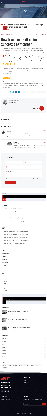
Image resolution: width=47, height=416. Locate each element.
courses (43, 92)
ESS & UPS (3, 402)
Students (5, 290)
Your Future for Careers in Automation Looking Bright (14, 221)
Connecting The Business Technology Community (13, 217)
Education (5, 279)
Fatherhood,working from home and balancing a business (15, 214)
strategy (5, 367)
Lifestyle (5, 288)
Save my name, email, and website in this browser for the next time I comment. (22, 178)
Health (5, 283)
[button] (45, 2)
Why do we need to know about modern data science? (14, 208)
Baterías (3, 401)
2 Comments (9, 34)
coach (38, 92)
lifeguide (32, 365)
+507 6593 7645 (5, 382)
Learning (5, 285)
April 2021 (4, 256)
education (26, 365)
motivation (38, 365)
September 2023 (5, 253)
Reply (44, 130)
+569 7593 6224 (5, 385)
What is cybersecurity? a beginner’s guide (17, 243)
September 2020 (5, 262)
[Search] (4, 302)
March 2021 (4, 259)
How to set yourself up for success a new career (18, 237)
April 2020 (4, 265)
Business (5, 276)
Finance (5, 281)
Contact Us (26, 382)
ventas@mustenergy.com (6, 387)
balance (33, 92)
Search (4, 193)
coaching (15, 365)
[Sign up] (44, 404)
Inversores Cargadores (5, 399)
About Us (25, 380)
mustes (3, 34)
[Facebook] (2, 391)
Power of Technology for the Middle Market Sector (13, 211)
